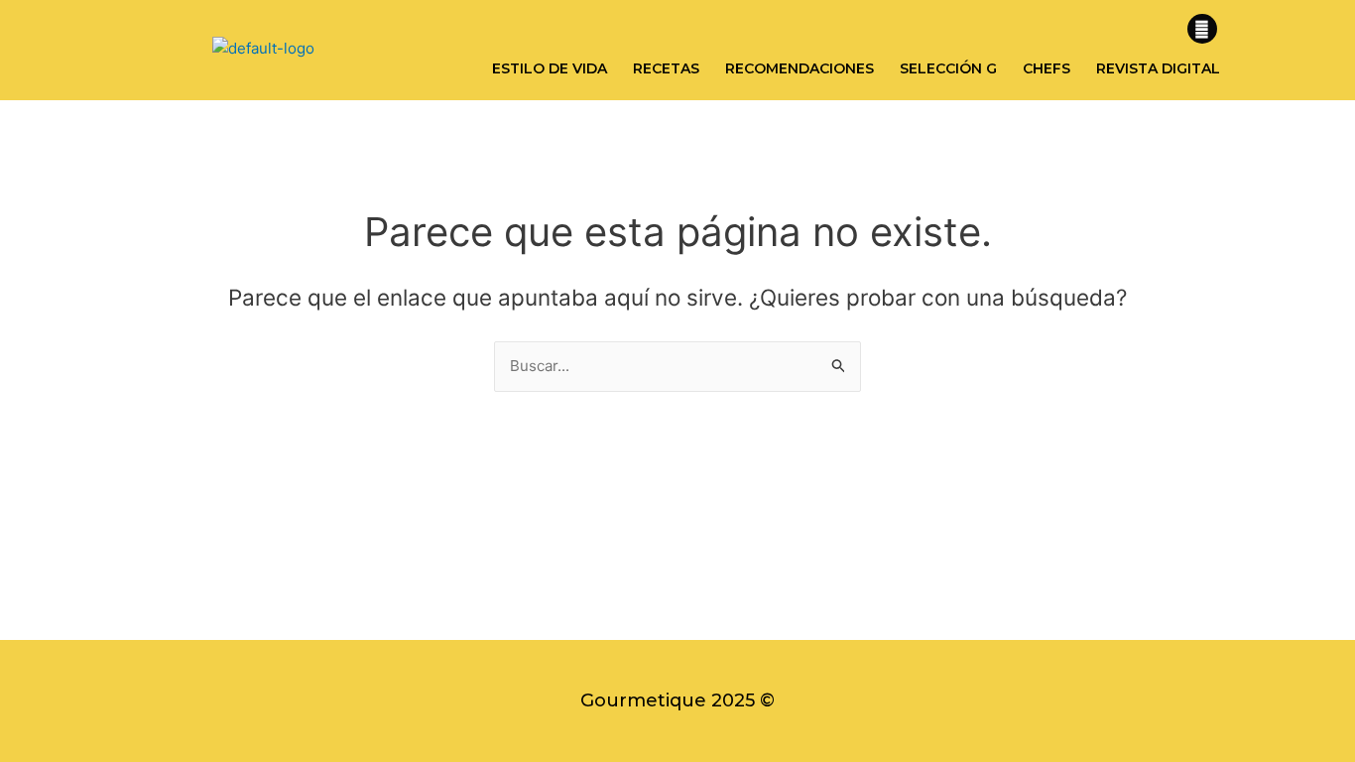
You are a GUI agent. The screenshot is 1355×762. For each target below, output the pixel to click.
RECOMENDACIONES (799, 68)
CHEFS (1046, 68)
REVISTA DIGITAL (1158, 68)
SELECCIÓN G (948, 68)
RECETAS (666, 68)
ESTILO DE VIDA (549, 68)
